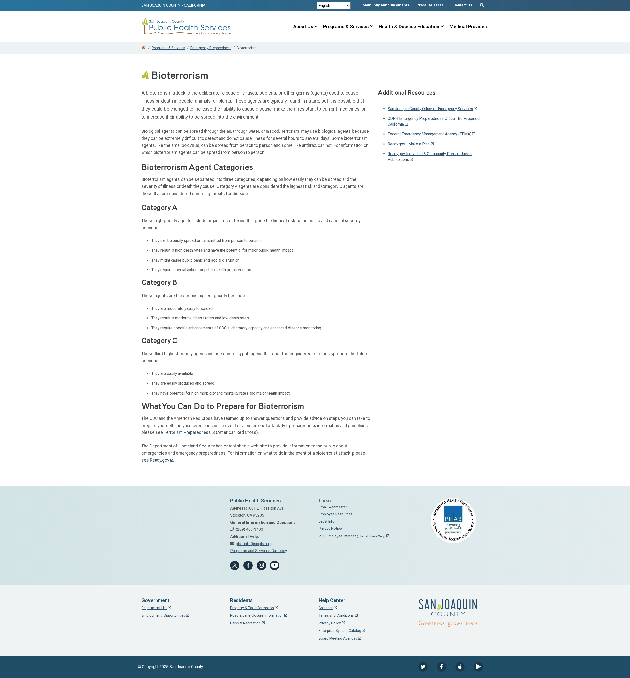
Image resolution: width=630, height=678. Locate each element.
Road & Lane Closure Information (257, 615)
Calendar (326, 608)
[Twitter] (423, 667)
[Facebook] (248, 565)
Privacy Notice (330, 529)
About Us (303, 26)
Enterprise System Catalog (340, 631)
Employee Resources (335, 514)
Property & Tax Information (252, 608)
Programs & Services (346, 26)
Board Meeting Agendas (338, 638)
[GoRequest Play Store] (478, 667)
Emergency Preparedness (210, 48)
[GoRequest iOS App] (460, 667)
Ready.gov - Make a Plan (409, 144)
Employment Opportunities (163, 615)
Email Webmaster (333, 507)
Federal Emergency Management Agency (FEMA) (429, 134)
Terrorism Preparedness (187, 432)
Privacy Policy (330, 623)
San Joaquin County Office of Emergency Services (430, 108)
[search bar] (483, 4)
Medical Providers (468, 26)
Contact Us (462, 5)
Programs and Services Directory (258, 550)
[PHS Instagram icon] (261, 565)
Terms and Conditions (336, 615)
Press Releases (430, 5)
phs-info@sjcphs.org (254, 543)
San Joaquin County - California (173, 5)
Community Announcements (384, 5)
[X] (234, 565)
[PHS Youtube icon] (274, 565)
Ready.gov (159, 460)
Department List (154, 608)
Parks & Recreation (245, 623)
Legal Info (327, 521)
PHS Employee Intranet (352, 536)
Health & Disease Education (409, 26)
